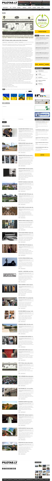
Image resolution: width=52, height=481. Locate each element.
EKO (10, 7)
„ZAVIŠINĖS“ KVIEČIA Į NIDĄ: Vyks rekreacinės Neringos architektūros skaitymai (42, 37)
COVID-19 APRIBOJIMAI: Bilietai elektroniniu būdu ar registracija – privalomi (26, 376)
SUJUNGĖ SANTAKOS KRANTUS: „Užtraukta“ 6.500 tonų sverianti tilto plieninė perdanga (42, 42)
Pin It (26, 91)
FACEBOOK (40, 77)
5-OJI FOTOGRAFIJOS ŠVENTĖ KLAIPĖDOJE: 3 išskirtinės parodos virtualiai (26, 336)
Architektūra (5, 7)
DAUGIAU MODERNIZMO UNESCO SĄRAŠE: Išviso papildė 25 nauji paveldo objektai (42, 147)
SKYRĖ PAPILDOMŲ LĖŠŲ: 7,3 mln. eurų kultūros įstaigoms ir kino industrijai (26, 388)
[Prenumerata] (3, 468)
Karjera (36, 479)
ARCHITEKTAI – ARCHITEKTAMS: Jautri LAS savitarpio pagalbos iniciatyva (26, 271)
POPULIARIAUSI (42, 35)
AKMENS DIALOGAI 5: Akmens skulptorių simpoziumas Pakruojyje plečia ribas (42, 47)
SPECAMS (47, 35)
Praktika (24, 7)
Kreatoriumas (24, 89)
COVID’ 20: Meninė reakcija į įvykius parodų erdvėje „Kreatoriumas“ (26, 363)
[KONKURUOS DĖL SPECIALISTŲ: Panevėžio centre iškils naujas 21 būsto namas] (44, 471)
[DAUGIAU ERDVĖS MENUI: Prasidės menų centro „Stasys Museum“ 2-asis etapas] (40, 466)
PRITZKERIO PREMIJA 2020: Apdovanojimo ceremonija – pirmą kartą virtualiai (26, 245)
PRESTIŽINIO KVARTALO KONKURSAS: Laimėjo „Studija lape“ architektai (42, 121)
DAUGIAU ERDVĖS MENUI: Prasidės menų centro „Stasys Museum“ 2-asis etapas (42, 57)
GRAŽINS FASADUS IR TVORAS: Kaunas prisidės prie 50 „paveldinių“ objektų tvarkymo (42, 137)
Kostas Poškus (19, 89)
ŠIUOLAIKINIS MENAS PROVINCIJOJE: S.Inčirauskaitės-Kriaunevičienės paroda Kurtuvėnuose (26, 129)
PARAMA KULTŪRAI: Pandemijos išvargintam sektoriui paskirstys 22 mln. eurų (26, 415)
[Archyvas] (13, 468)
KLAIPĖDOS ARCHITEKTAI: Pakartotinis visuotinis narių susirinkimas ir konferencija (26, 428)
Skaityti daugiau (23, 140)
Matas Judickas (28, 89)
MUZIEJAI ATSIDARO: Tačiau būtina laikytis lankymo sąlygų (26, 207)
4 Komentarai (27, 351)
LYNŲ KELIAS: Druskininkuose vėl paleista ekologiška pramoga (26, 181)
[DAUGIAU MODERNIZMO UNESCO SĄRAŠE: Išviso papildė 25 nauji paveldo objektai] (48, 471)
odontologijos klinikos (44, 139)
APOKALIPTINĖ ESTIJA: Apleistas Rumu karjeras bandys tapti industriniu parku (26, 442)
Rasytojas (20, 445)
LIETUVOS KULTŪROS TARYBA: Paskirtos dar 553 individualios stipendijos (26, 349)
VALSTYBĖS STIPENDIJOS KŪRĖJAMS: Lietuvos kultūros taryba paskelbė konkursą (26, 258)
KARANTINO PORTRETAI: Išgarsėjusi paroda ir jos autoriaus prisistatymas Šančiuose (26, 155)
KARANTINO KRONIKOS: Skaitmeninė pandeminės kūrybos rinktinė (26, 168)
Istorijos (34, 7)
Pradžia (5, 479)
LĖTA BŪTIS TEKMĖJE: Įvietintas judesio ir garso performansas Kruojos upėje (42, 52)
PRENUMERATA (41, 70)
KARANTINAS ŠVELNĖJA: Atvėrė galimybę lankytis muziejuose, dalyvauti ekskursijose (26, 298)
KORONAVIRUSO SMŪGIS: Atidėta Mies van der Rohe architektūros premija (26, 324)
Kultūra (29, 7)
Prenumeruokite (29, 479)
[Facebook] (5, 468)
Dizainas (18, 7)
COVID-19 (11, 89)
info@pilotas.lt (40, 81)
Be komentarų (11, 42)
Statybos (14, 7)
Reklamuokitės (22, 479)
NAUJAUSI (37, 35)
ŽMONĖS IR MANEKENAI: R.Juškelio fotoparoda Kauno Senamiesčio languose (26, 284)
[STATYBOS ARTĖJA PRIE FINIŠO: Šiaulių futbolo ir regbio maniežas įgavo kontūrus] (40, 471)
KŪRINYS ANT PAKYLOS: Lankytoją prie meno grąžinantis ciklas (26, 220)
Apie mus (15, 479)
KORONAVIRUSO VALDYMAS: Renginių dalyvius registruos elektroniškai (26, 401)
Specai (42, 7)
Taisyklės (46, 479)
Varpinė (38, 7)
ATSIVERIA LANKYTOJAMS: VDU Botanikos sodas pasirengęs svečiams (26, 194)
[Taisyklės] (15, 468)
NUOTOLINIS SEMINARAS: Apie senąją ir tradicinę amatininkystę (26, 311)
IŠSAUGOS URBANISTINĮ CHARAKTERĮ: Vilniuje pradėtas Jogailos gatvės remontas (42, 142)
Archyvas (41, 479)
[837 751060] (11, 468)
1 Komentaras (27, 234)
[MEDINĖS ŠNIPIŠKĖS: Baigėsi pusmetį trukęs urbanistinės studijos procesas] (44, 474)
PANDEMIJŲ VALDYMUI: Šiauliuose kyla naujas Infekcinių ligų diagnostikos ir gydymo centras (26, 143)
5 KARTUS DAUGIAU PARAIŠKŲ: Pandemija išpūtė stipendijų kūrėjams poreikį (26, 232)
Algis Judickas (8, 89)
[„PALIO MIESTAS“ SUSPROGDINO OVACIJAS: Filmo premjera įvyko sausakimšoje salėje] (40, 477)
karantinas (15, 89)
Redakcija (10, 479)
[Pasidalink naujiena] (7, 468)
